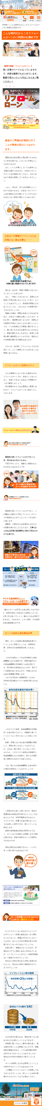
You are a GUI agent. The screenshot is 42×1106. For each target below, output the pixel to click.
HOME (5, 25)
